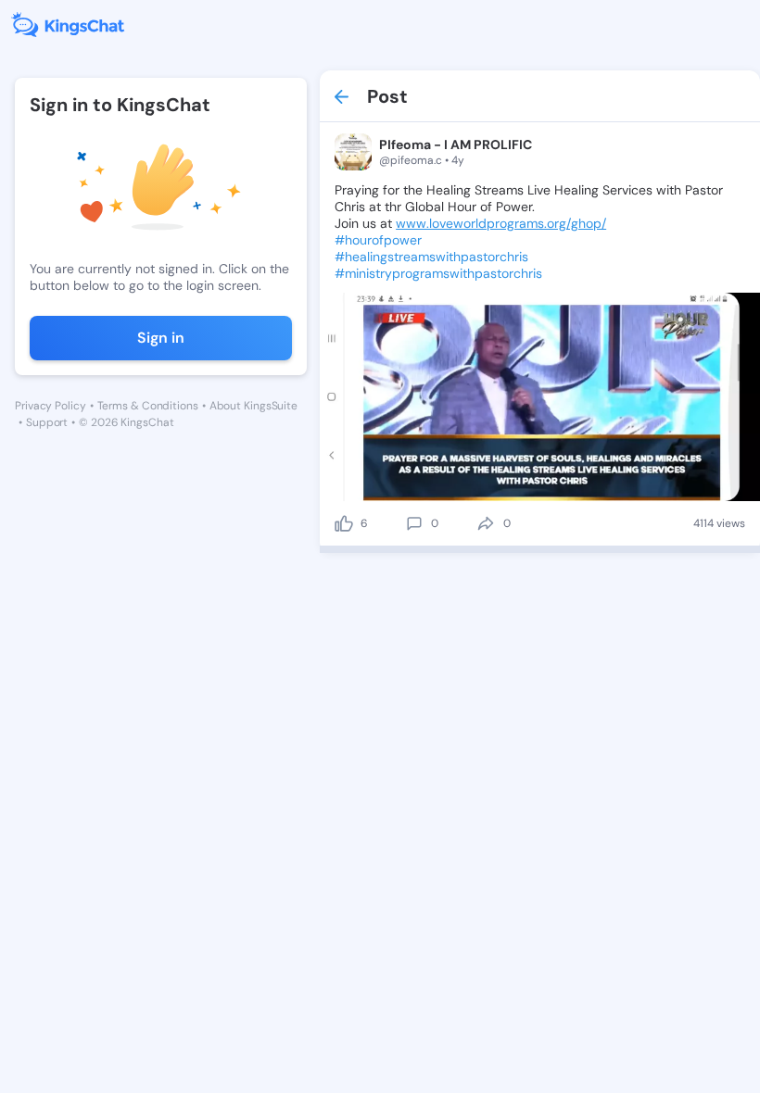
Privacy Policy (50, 405)
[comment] (414, 523)
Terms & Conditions (147, 405)
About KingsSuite (253, 405)
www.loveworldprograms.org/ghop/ (501, 223)
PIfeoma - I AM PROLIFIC (455, 144)
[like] (344, 523)
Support (47, 422)
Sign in (160, 337)
